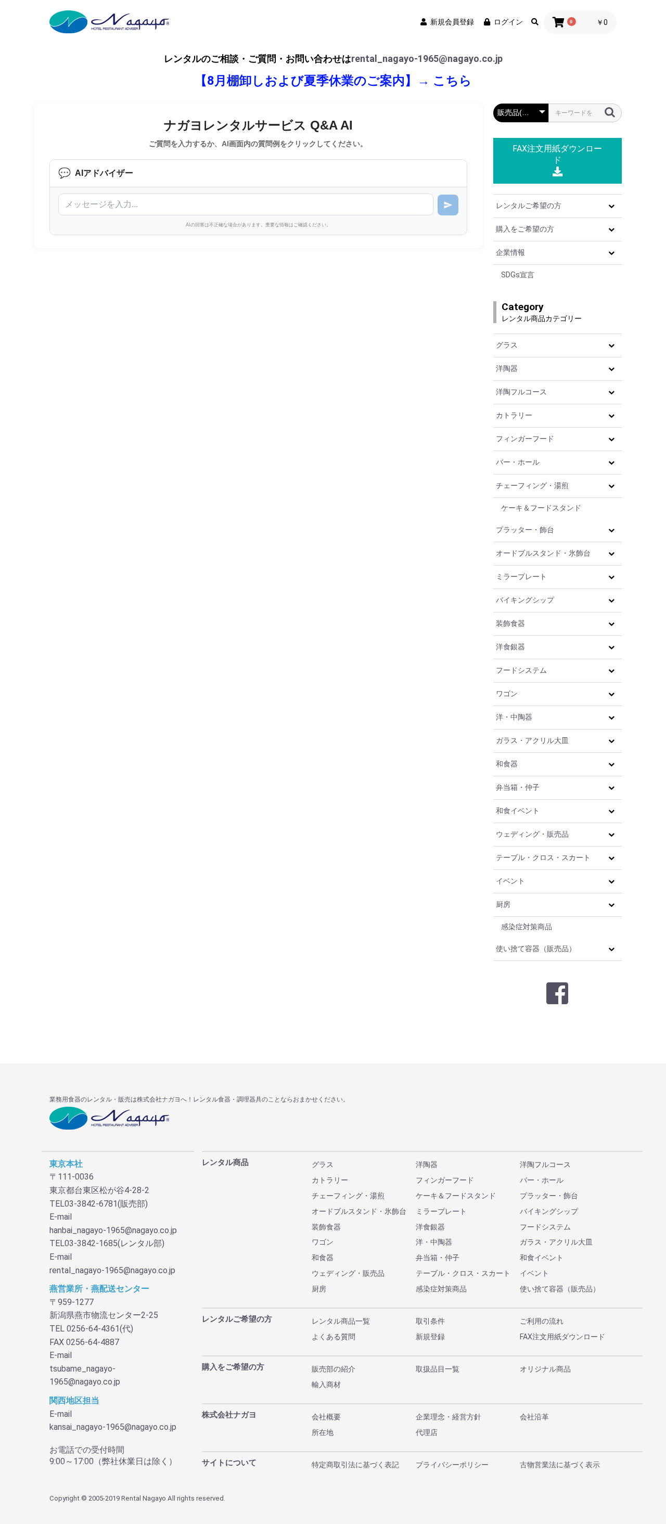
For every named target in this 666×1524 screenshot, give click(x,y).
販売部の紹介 (333, 1369)
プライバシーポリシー (452, 1465)
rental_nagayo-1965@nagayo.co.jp (427, 58)
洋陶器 (507, 368)
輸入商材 (326, 1384)
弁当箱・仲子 (518, 787)
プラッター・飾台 (525, 530)
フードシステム (521, 670)
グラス (507, 345)
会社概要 (326, 1417)
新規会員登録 (452, 22)
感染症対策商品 (526, 927)
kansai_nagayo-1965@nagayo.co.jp (112, 1427)
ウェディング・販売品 (532, 834)
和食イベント (518, 810)
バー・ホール (518, 462)
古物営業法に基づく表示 (560, 1465)
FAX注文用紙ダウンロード (557, 154)
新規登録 (430, 1337)
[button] (611, 206)
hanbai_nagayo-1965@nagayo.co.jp (113, 1230)
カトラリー (514, 415)
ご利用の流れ (541, 1321)
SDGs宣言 (517, 275)
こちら (452, 80)
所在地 (323, 1432)
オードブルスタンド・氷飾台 (543, 553)
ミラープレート (521, 576)
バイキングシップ (525, 600)
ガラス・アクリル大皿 (532, 740)
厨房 (503, 904)
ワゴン (507, 693)
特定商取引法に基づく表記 (355, 1465)
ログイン (508, 22)
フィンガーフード (525, 438)
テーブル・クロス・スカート (543, 857)
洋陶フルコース (521, 392)
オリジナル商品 (545, 1369)
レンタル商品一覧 (341, 1321)
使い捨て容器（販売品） (536, 948)
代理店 (427, 1432)
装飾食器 (510, 623)
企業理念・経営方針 (448, 1417)
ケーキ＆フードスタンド (541, 508)
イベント (510, 881)
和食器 (507, 764)
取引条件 (430, 1321)
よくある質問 (333, 1337)
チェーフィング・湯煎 (532, 485)
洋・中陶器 (514, 717)
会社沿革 (534, 1417)
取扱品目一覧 (437, 1369)
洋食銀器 (510, 647)
